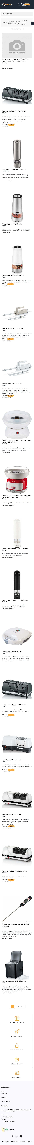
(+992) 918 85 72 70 (9, 1121)
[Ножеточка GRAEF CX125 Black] (17, 95)
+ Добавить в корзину (17, 131)
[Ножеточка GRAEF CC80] (17, 744)
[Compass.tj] (7, 4)
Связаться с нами (6, 1101)
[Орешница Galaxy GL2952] (17, 636)
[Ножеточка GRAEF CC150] (17, 799)
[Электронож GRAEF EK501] (17, 368)
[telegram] (21, 1136)
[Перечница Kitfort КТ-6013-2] (17, 260)
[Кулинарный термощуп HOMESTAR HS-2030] (17, 909)
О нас (2, 1091)
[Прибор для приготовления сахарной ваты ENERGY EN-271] (17, 424)
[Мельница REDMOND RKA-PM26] (17, 153)
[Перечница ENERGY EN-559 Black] (17, 584)
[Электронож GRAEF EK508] (17, 313)
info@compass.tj (8, 1116)
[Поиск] (18, 5)
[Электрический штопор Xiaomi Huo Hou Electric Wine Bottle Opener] (17, 45)
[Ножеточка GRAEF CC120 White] (17, 855)
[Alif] (9, 1129)
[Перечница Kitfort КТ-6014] (17, 208)
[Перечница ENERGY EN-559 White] (17, 533)
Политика (4, 1093)
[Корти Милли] (3, 1129)
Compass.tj (15, 1141)
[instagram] (16, 1136)
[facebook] (12, 1136)
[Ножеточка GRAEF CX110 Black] (17, 689)
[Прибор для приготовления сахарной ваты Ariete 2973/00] (17, 479)
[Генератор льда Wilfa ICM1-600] (17, 965)
